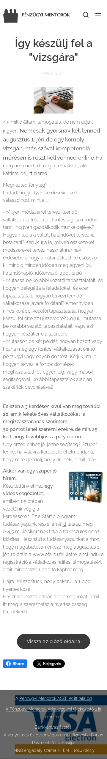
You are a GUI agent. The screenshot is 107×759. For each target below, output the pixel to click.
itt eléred (37, 173)
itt (64, 524)
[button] (85, 14)
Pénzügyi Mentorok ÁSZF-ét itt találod (55, 698)
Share (18, 663)
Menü (98, 15)
